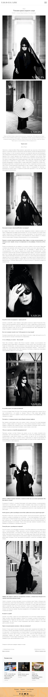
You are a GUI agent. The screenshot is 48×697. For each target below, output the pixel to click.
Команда (16, 689)
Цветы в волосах (5, 651)
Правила (23, 689)
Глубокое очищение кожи (40, 651)
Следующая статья (39, 649)
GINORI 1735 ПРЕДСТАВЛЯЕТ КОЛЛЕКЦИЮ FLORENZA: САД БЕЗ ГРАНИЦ (37, 676)
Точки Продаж (30, 689)
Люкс (5, 672)
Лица (24, 8)
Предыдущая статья (8, 649)
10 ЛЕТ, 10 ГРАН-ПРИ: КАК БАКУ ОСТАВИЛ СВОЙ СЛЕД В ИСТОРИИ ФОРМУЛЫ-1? (10, 676)
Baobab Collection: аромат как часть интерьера (23, 675)
